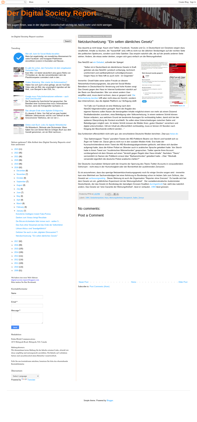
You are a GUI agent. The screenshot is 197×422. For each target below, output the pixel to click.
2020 (16, 160)
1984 (153, 187)
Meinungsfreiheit (116, 198)
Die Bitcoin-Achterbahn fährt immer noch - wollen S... (38, 221)
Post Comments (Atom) (99, 286)
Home (133, 282)
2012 (16, 259)
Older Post (183, 282)
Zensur (141, 198)
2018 (16, 167)
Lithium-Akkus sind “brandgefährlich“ (31, 228)
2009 (16, 270)
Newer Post (83, 282)
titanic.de (182, 106)
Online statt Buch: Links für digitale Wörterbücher (45, 125)
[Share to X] (112, 194)
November (21, 174)
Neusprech (127, 198)
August (20, 185)
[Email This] (106, 194)
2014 (16, 252)
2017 (16, 241)
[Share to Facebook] (114, 194)
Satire (135, 198)
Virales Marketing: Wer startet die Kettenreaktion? (46, 82)
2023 (16, 149)
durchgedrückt (156, 184)
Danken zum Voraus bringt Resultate (31, 217)
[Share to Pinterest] (117, 194)
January (20, 211)
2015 (16, 249)
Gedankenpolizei (97, 198)
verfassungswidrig (97, 178)
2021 (16, 156)
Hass (107, 198)
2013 (16, 256)
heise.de (174, 134)
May (19, 196)
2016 (16, 245)
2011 (16, 263)
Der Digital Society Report (51, 13)
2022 (16, 153)
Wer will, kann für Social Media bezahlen (42, 54)
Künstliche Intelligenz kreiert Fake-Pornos (33, 214)
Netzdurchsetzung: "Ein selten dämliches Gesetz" (37, 236)
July (19, 189)
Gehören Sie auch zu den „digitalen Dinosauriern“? (37, 232)
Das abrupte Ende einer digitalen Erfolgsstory (44, 111)
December (21, 171)
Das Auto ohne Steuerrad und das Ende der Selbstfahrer (39, 225)
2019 (16, 164)
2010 (16, 267)
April (19, 200)
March (19, 203)
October (20, 178)
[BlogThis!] (109, 194)
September (21, 181)
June (19, 192)
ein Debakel (98, 62)
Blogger (110, 400)
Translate (31, 380)
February (21, 207)
